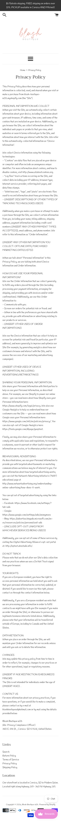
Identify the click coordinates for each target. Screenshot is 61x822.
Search (5, 752)
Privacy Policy (9, 763)
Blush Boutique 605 (30, 804)
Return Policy (9, 755)
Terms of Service (10, 759)
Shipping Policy (9, 767)
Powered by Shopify (47, 804)
